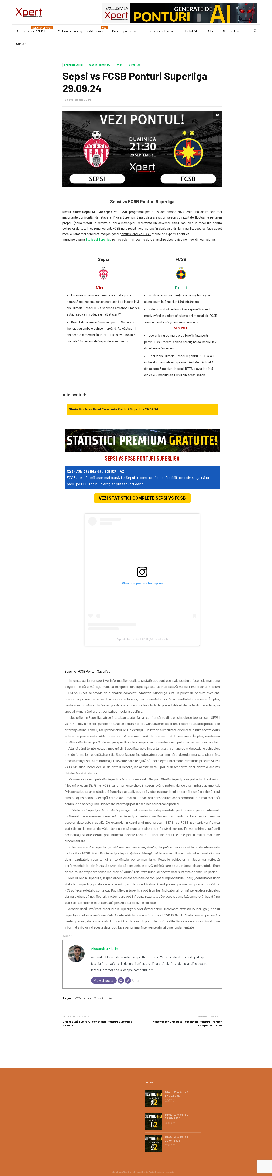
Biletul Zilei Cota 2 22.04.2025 (177, 1116)
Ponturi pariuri (122, 31)
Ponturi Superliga (100, 65)
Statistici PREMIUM (34, 29)
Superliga (134, 65)
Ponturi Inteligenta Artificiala (82, 29)
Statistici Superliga (98, 239)
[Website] (128, 980)
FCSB (78, 998)
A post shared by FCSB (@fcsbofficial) (142, 639)
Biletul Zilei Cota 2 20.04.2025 (177, 1138)
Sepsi (112, 998)
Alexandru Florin (104, 948)
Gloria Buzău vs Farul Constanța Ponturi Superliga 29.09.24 (113, 409)
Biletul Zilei (191, 31)
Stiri (211, 31)
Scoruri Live (231, 31)
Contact (22, 43)
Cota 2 (170, 1100)
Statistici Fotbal (158, 31)
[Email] (121, 980)
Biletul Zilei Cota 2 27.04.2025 (177, 1093)
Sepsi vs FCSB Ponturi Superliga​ (87, 671)
